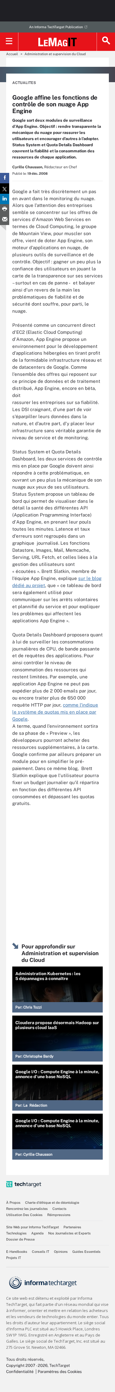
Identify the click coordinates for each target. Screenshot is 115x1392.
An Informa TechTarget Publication (56, 27)
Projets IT (13, 1258)
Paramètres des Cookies (60, 1371)
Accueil (12, 54)
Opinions (61, 1251)
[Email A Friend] (4, 220)
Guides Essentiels (86, 1251)
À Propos (13, 1202)
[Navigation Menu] (9, 41)
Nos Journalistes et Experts (69, 1233)
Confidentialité (19, 1371)
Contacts (59, 1209)
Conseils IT (40, 1251)
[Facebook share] (4, 178)
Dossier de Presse (20, 1239)
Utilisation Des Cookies (24, 1215)
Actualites (24, 83)
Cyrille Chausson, (27, 167)
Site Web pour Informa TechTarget (32, 1227)
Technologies (16, 1233)
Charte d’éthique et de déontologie (52, 1202)
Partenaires (72, 1227)
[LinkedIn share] (4, 199)
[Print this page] (4, 209)
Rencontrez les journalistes (27, 1209)
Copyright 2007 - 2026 (27, 1365)
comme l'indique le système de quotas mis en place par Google (55, 712)
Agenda (37, 1233)
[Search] (106, 41)
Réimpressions (59, 1215)
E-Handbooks (16, 1251)
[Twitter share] (4, 188)
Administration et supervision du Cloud (55, 54)
